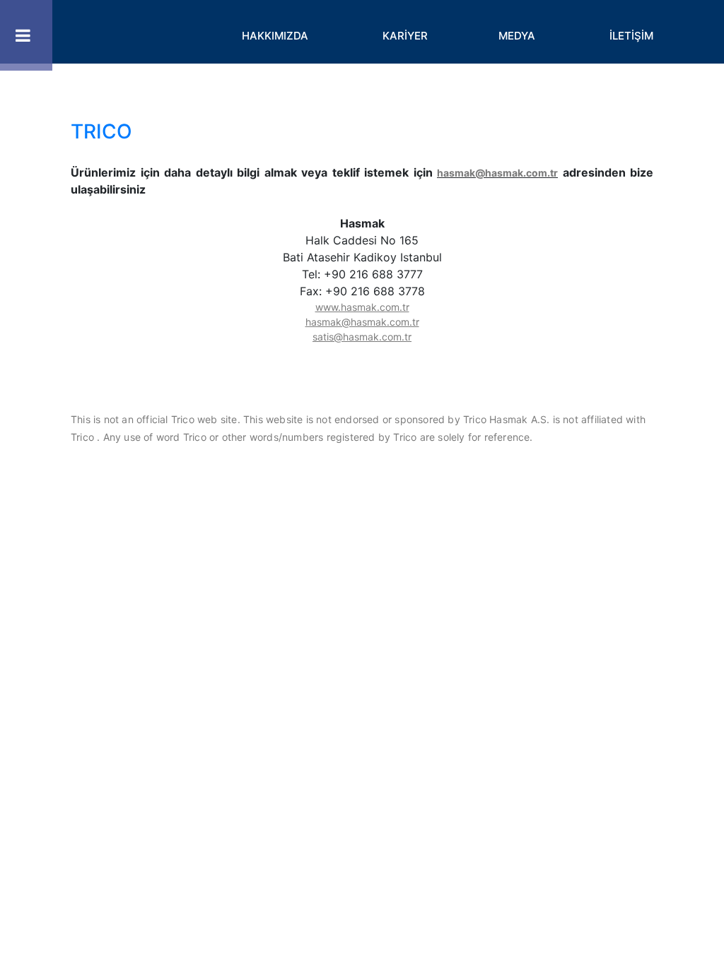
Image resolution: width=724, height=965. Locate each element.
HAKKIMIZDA (275, 35)
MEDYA (516, 35)
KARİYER (405, 35)
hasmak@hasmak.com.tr (497, 173)
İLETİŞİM (631, 35)
